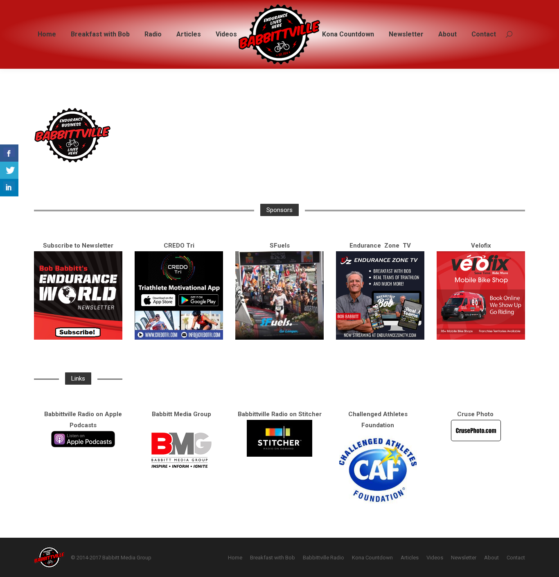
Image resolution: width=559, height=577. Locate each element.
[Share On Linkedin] (9, 187)
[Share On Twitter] (9, 170)
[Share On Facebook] (9, 153)
